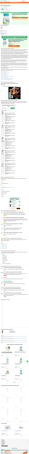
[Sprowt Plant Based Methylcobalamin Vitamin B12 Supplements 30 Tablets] (8, 348)
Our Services (3, 441)
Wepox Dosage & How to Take (5, 72)
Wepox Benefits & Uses (4, 71)
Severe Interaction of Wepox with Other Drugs (7, 76)
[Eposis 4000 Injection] (7, 427)
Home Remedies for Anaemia (12, 86)
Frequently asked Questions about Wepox (7, 78)
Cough (2, 188)
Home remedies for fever (10, 187)
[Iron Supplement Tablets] (8, 360)
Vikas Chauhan (11, 330)
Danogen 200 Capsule (4, 244)
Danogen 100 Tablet (4, 248)
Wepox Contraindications (4, 77)
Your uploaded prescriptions (4, 34)
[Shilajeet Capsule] (21, 372)
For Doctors (3, 442)
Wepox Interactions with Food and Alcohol (7, 79)
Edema (2, 182)
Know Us (2, 439)
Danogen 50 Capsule (4, 245)
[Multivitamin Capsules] (21, 360)
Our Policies (3, 440)
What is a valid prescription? (4, 32)
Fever (2, 187)
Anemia (4, 86)
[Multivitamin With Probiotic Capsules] (21, 348)
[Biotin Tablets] (8, 372)
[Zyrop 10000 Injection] (21, 427)
